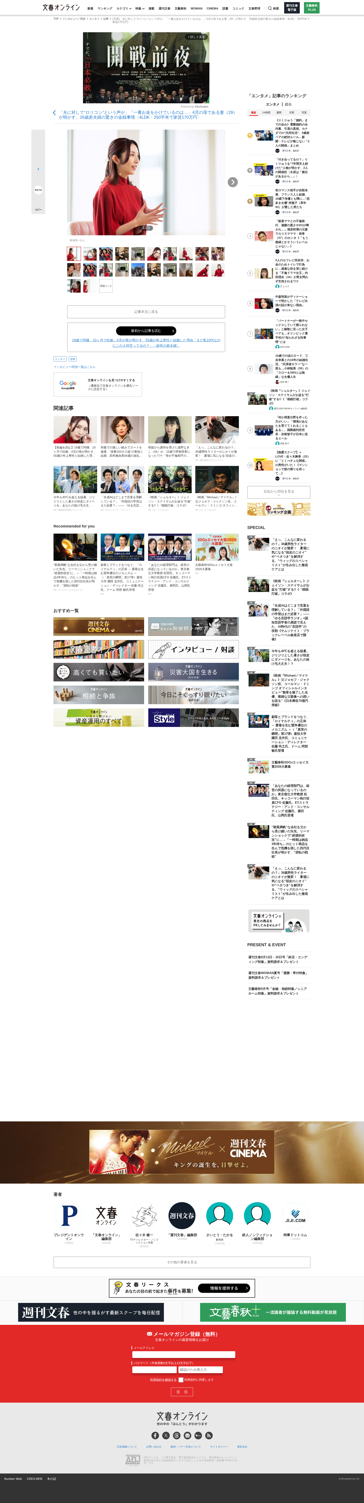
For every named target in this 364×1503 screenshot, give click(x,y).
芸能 (72, 359)
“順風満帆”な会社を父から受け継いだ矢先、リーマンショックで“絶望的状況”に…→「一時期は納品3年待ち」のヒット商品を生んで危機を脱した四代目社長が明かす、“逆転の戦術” (75, 577)
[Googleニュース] (187, 1435)
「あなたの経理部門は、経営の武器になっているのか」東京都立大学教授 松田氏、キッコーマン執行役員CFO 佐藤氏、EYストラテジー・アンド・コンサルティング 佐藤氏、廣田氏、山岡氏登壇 (169, 579)
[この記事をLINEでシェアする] (38, 178)
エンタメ (94, 18)
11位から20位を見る (279, 491)
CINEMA (212, 8)
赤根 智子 (284, 443)
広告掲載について (127, 1446)
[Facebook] (155, 1435)
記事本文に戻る (146, 312)
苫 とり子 (284, 286)
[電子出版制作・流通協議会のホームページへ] (132, 1460)
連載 (151, 8)
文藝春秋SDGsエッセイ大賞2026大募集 (214, 569)
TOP (56, 18)
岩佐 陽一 (284, 382)
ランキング (105, 8)
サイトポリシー (219, 1446)
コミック (238, 8)
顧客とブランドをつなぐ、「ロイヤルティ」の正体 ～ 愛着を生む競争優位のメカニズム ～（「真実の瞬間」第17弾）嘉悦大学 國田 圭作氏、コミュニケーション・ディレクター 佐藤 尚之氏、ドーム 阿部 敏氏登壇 (122, 579)
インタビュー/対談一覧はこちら (75, 367)
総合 (288, 104)
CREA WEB (34, 1478)
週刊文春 (164, 8)
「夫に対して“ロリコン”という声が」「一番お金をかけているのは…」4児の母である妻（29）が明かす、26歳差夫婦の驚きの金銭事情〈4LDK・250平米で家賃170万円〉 (148, 115)
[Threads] (177, 1435)
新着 (90, 8)
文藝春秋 (180, 8)
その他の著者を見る (182, 1262)
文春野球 (254, 8)
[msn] (198, 1435)
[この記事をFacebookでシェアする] (38, 150)
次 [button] (233, 182)
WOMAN (196, 8)
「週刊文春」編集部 (289, 150)
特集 (138, 8)
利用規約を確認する (163, 1379)
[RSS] (209, 1435)
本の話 (51, 1478)
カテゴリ (122, 8)
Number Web (13, 1478)
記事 (105, 18)
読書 (225, 8)
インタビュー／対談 (74, 18)
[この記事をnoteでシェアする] (38, 191)
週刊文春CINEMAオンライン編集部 (290, 408)
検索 (276, 8)
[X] (166, 1435)
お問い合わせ (153, 1446)
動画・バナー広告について (186, 1446)
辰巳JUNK (285, 347)
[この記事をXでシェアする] (38, 138)
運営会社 (242, 1446)
